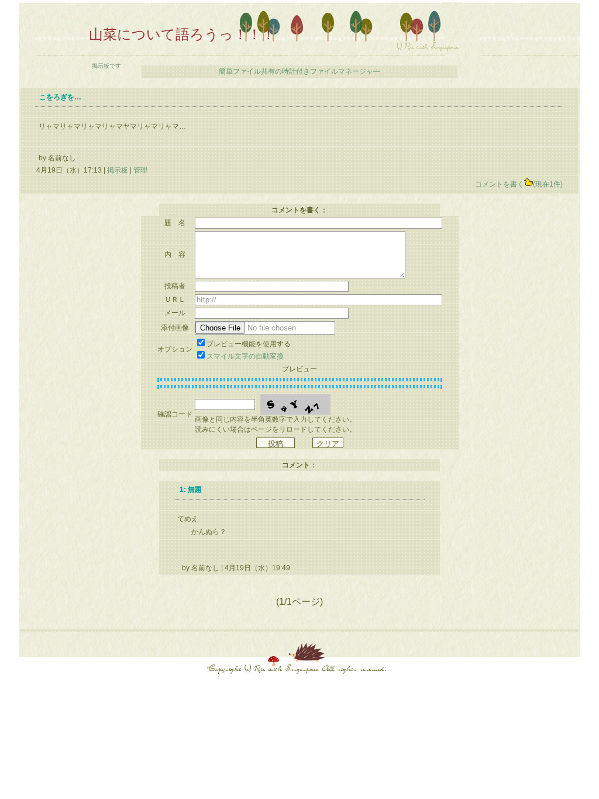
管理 (140, 170)
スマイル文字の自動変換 (245, 356)
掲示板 (117, 170)
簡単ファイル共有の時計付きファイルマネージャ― (299, 71)
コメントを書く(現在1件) (519, 184)
